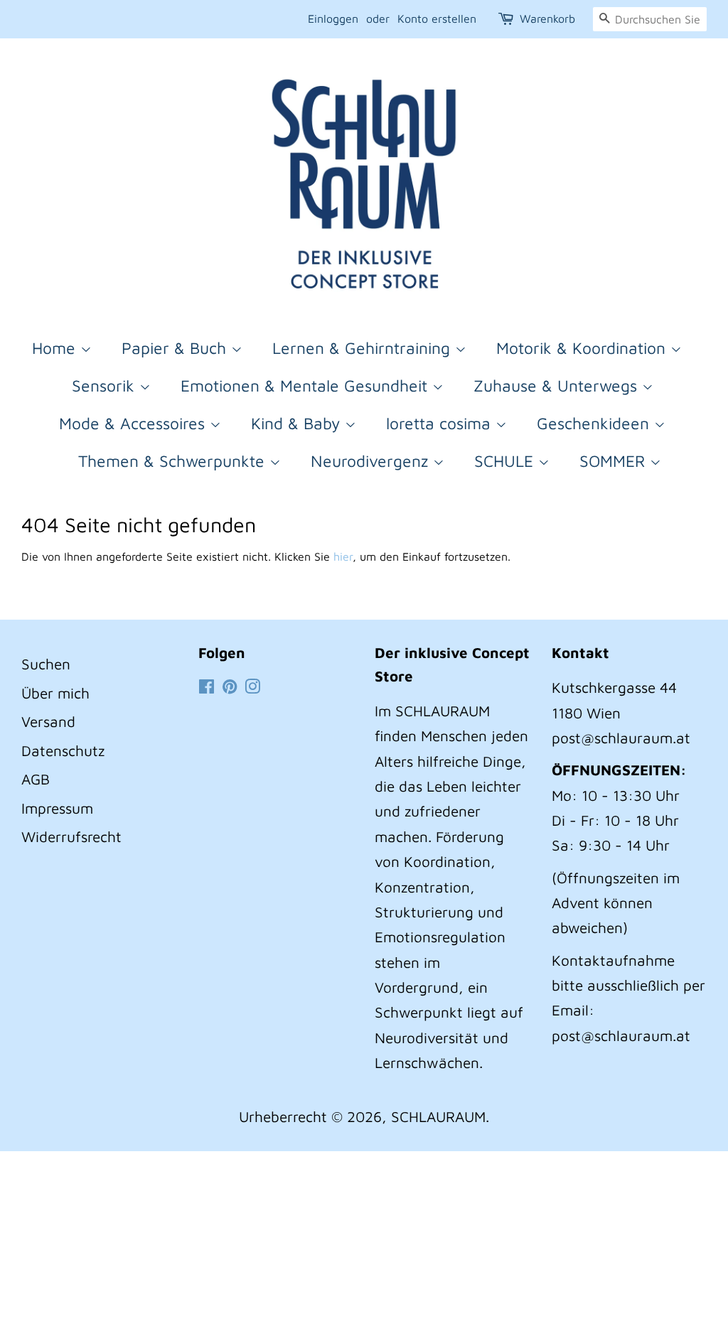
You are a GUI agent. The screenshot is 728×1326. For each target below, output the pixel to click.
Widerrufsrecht (71, 836)
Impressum (57, 807)
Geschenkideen (595, 423)
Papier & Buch (176, 347)
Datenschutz (63, 750)
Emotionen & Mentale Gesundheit (306, 385)
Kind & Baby (298, 423)
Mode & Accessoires (134, 423)
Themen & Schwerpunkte (173, 460)
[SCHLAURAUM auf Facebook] (206, 687)
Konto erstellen (436, 18)
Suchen (45, 663)
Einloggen (333, 18)
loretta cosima (441, 423)
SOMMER (614, 460)
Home (56, 347)
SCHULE (506, 460)
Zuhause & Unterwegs (557, 385)
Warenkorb (547, 18)
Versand (48, 721)
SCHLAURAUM (438, 1116)
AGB (35, 778)
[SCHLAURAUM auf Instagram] (252, 687)
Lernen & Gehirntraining (363, 347)
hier (343, 556)
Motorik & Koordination (583, 347)
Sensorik (105, 385)
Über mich (55, 692)
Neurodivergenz (372, 460)
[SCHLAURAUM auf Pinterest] (229, 687)
